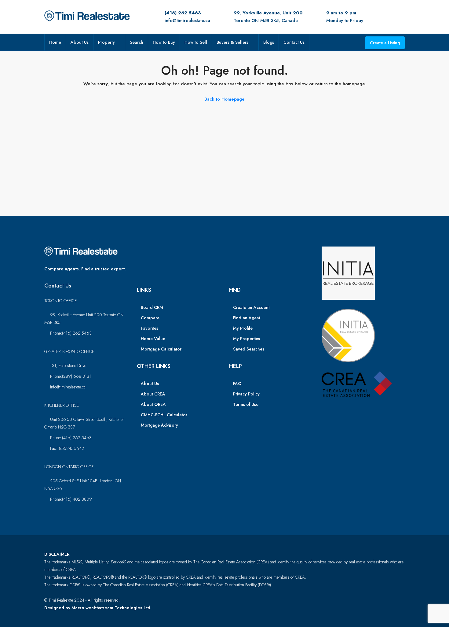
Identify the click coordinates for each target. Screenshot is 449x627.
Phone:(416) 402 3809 (71, 499)
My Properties (246, 339)
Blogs (268, 42)
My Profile (243, 328)
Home (55, 42)
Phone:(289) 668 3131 (70, 376)
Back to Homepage (224, 99)
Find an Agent (246, 318)
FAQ (237, 383)
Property (106, 42)
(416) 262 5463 (183, 12)
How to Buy (164, 42)
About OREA (153, 404)
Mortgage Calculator (161, 349)
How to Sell (195, 42)
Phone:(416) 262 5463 (71, 333)
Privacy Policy (246, 394)
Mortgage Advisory (159, 425)
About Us (80, 42)
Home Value (153, 339)
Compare (150, 318)
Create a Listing (385, 43)
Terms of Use (245, 404)
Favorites (149, 328)
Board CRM (152, 307)
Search (136, 42)
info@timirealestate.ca (187, 20)
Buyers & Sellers (232, 42)
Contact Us (294, 42)
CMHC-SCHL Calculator (164, 415)
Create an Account (251, 307)
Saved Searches (248, 349)
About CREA (153, 394)
